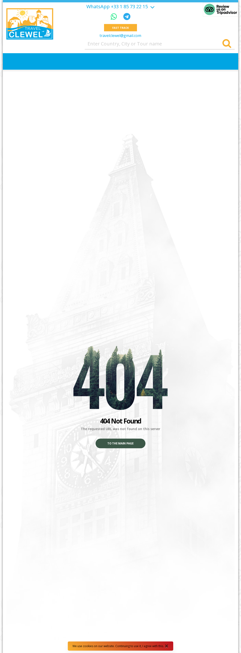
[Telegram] (126, 16)
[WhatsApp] (115, 16)
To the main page (120, 444)
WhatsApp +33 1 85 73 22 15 (117, 7)
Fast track (120, 27)
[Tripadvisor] (220, 9)
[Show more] (152, 6)
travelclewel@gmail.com (120, 35)
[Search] (227, 44)
